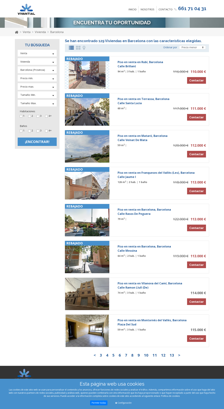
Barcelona (57, 32)
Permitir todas (99, 402)
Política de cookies (170, 395)
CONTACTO (166, 9)
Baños (23, 126)
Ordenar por (170, 47)
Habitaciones (27, 111)
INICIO (133, 9)
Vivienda (40, 32)
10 (146, 355)
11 (154, 355)
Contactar (196, 80)
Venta (26, 32)
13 (172, 355)
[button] (68, 72)
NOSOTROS (147, 9)
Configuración (124, 402)
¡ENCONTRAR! (37, 141)
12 (163, 355)
